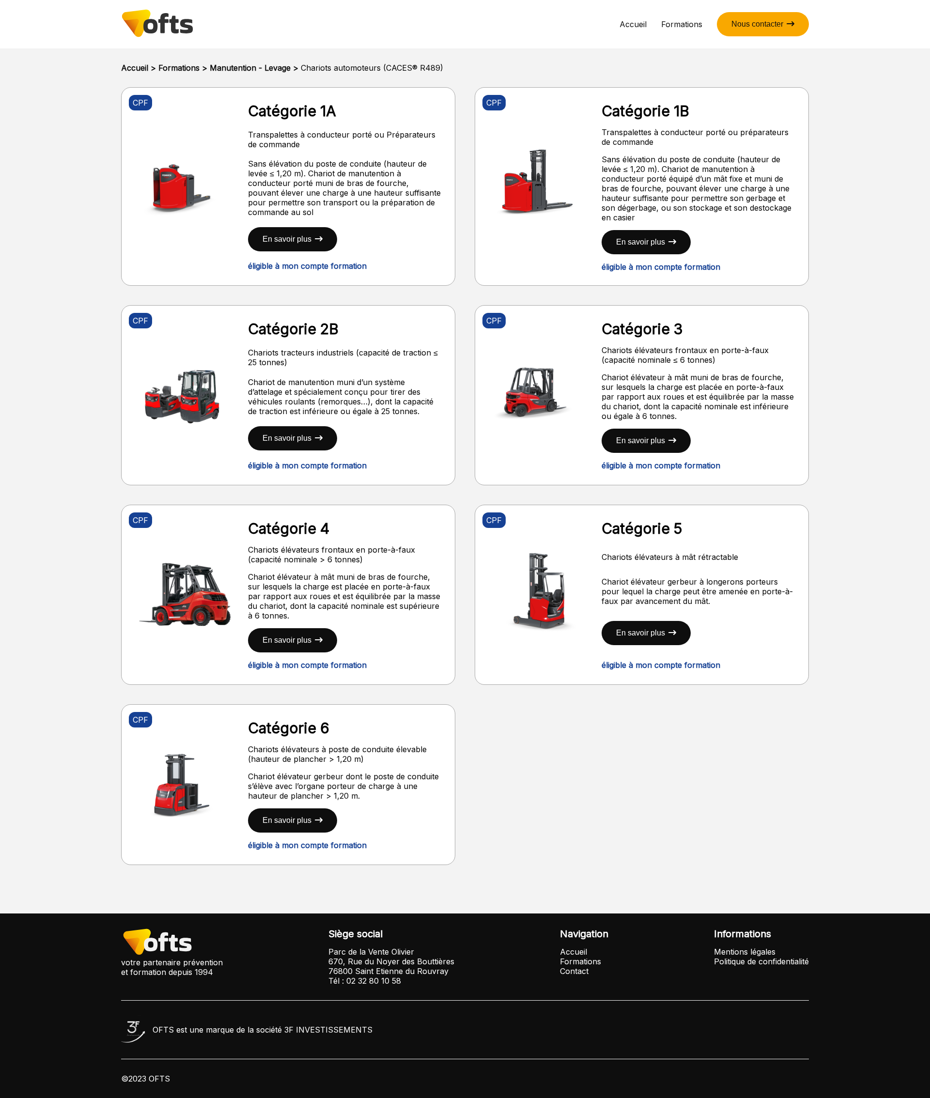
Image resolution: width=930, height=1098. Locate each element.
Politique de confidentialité (761, 961)
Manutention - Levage (250, 68)
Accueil (633, 24)
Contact (574, 971)
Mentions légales (744, 952)
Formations (681, 24)
